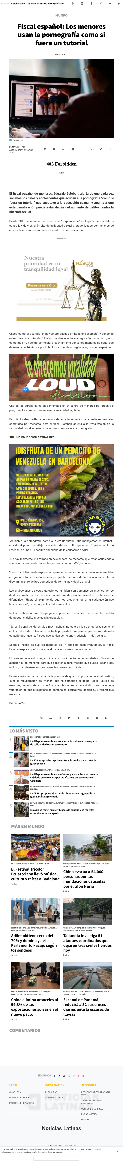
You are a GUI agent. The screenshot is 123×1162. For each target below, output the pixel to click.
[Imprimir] (54, 149)
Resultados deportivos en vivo (95, 1093)
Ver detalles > (56, 1158)
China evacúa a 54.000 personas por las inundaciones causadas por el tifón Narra (84, 879)
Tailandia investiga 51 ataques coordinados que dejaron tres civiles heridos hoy (87, 943)
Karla (14, 884)
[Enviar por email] (45, 149)
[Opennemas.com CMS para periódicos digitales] (61, 1145)
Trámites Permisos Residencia (91, 1102)
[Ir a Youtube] (78, 1075)
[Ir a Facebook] (54, 1075)
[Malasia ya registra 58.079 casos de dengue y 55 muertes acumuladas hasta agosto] (21, 809)
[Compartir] (72, 3)
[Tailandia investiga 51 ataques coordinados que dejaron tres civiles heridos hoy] (87, 911)
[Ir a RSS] (83, 1075)
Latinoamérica (89, 1114)
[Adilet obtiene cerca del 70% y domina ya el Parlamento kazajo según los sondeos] (35, 911)
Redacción (59, 54)
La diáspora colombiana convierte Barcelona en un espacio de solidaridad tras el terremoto (63, 743)
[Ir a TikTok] (59, 1075)
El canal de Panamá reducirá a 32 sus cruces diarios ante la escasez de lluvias (86, 1007)
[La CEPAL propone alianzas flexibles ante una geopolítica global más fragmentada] (21, 792)
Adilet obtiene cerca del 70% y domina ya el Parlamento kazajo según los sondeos (34, 943)
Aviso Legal (15, 1092)
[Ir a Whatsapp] (73, 1075)
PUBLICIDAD (51, 1092)
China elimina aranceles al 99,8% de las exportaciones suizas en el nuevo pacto (34, 1007)
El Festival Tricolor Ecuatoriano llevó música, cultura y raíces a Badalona (35, 873)
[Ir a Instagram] (68, 1075)
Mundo (85, 1119)
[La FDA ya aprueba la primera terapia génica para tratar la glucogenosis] (21, 759)
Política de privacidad (21, 1103)
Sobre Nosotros (54, 1097)
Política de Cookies (20, 1097)
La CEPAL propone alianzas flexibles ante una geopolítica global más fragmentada (62, 795)
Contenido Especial (92, 1109)
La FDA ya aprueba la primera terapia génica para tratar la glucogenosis (63, 762)
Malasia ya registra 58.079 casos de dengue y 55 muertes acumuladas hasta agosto (62, 811)
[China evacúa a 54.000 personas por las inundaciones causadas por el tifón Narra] (87, 847)
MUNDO (5, 3)
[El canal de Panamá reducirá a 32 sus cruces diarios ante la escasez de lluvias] (87, 975)
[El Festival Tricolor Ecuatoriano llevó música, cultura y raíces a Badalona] (35, 847)
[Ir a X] (64, 1075)
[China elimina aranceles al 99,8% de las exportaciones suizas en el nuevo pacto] (35, 975)
